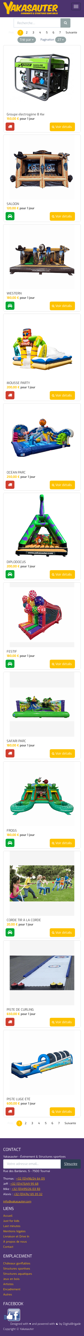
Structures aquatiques (17, 1274)
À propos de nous (15, 1241)
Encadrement (11, 1289)
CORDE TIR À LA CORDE (24, 920)
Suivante (71, 32)
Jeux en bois (11, 1279)
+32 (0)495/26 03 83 (26, 1189)
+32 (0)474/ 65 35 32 (28, 1194)
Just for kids (11, 1221)
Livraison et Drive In (16, 1236)
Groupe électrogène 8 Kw (25, 114)
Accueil (7, 1216)
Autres (7, 1294)
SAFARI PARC (16, 741)
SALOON (13, 204)
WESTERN (14, 293)
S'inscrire (70, 1164)
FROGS (12, 830)
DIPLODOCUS (16, 562)
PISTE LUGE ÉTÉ (18, 1099)
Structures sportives (16, 1268)
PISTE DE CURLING (20, 1010)
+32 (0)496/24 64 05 (30, 1178)
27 (60, 40)
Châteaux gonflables (16, 1263)
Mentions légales (14, 1231)
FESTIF (12, 651)
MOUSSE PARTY (18, 383)
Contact (8, 1247)
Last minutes (11, 1226)
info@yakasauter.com (17, 1201)
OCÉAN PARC (16, 472)
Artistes (8, 1284)
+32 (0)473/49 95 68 (24, 1184)
